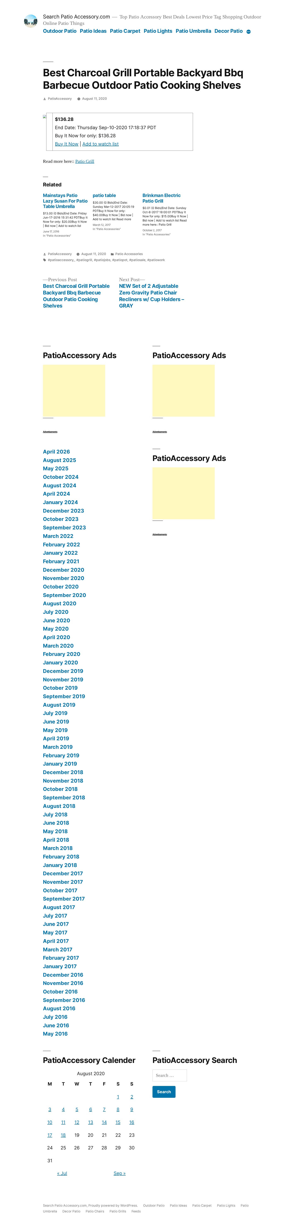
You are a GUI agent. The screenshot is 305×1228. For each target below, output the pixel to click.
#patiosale (137, 260)
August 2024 (59, 485)
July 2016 (55, 1017)
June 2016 (56, 1025)
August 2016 (59, 1008)
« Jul (62, 1173)
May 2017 (55, 932)
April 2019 (56, 738)
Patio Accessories (129, 254)
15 (118, 1122)
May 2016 (55, 1034)
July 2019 (55, 713)
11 (63, 1122)
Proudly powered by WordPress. (113, 1205)
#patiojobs (102, 260)
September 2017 (64, 899)
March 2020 (58, 646)
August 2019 (59, 705)
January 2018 (60, 865)
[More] (248, 31)
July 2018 (55, 814)
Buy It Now (66, 144)
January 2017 (60, 966)
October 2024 (61, 477)
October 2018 (60, 789)
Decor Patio (229, 31)
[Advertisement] (74, 391)
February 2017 (61, 958)
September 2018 (64, 797)
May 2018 (55, 831)
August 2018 (59, 806)
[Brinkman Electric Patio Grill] (167, 213)
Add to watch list (100, 144)
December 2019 (63, 671)
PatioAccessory (60, 99)
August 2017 (59, 907)
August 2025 (59, 460)
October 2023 (60, 519)
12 (76, 1122)
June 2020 (56, 620)
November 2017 (63, 882)
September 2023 (64, 527)
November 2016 (63, 983)
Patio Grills (118, 1211)
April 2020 (56, 637)
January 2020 (60, 662)
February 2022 (61, 544)
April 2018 (56, 840)
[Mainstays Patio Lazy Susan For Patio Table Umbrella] (68, 214)
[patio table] (118, 210)
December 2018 (63, 772)
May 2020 (56, 629)
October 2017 (60, 890)
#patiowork (156, 260)
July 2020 (55, 612)
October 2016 (60, 991)
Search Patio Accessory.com (76, 16)
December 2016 (63, 975)
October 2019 (60, 688)
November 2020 (63, 578)
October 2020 (61, 587)
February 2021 (61, 561)
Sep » (120, 1173)
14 (104, 1122)
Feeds (136, 1211)
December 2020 (63, 570)
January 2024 (60, 502)
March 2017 (57, 949)
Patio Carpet (125, 31)
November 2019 (63, 679)
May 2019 (55, 730)
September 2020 (64, 595)
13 (90, 1122)
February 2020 (61, 654)
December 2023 (63, 511)
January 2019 (60, 764)
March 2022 (58, 536)
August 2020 (59, 603)
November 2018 (63, 781)
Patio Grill (84, 161)
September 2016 (64, 1000)
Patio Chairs (95, 1211)
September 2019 (64, 696)
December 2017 (63, 873)
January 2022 (60, 553)
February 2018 (61, 857)
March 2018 (58, 848)
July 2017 (55, 916)
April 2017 (56, 941)
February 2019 (61, 755)
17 (50, 1135)
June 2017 (56, 924)
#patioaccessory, (61, 260)
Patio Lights (158, 31)
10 (49, 1122)
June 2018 (56, 823)
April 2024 (56, 494)
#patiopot (119, 260)
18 (63, 1135)
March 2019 (58, 747)
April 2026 (56, 452)
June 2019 (56, 722)
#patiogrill (84, 260)
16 (131, 1122)
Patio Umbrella (193, 31)
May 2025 (55, 468)
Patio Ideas (93, 31)
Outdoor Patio (60, 31)
